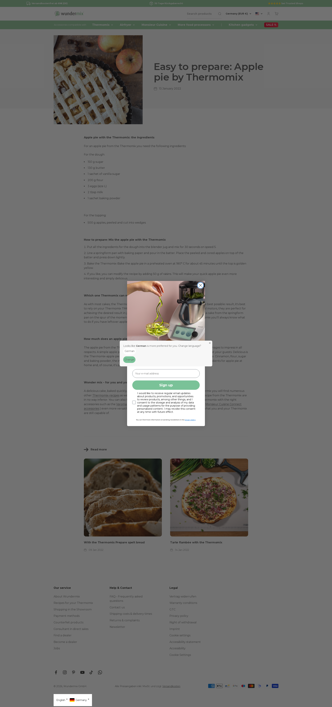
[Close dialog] (200, 285)
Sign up (166, 385)
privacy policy (190, 420)
